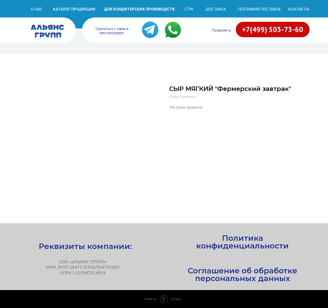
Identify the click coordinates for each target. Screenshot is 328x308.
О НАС (36, 9)
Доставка (216, 9)
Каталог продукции (74, 9)
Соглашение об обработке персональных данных (242, 274)
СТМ (188, 9)
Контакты (298, 9)
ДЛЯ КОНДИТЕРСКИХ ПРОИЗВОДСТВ (139, 9)
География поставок (259, 9)
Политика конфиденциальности (242, 242)
